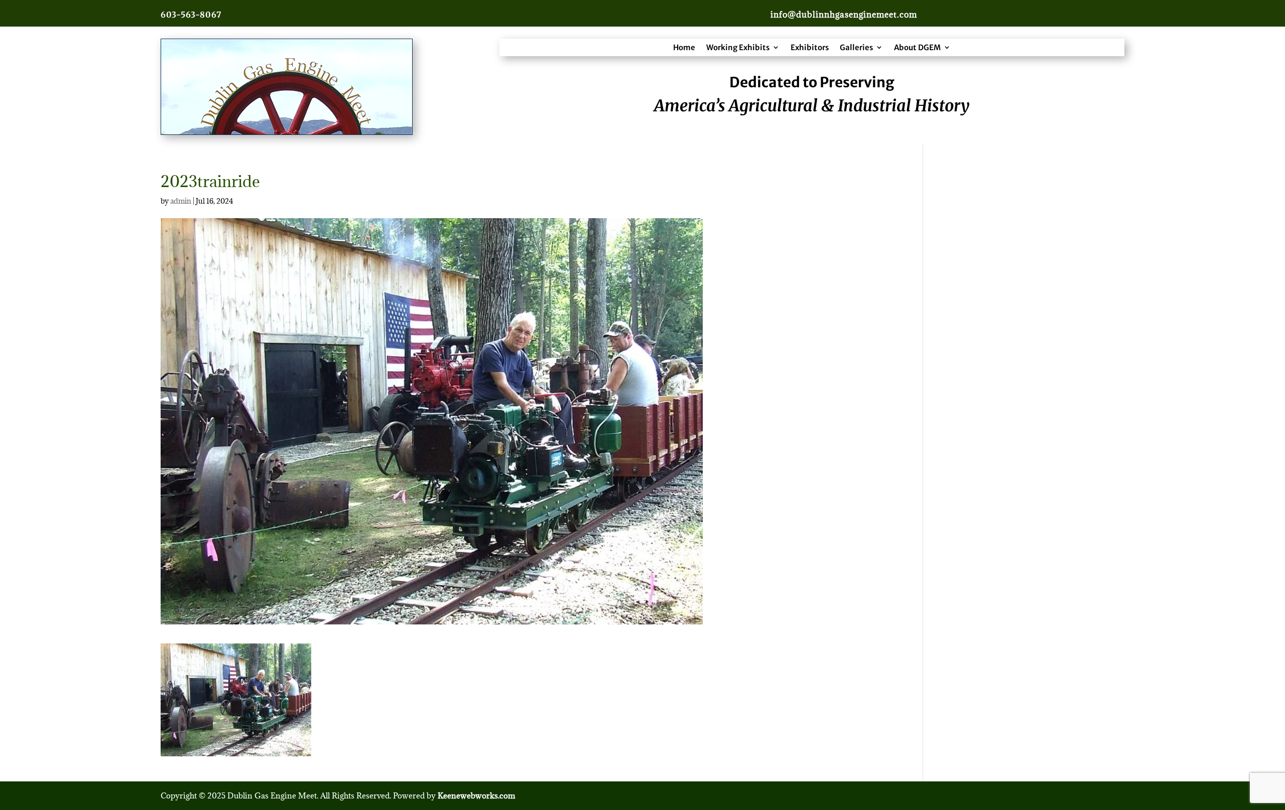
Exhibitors (810, 47)
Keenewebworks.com (476, 795)
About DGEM (917, 47)
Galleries (856, 47)
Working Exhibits (737, 47)
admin (180, 201)
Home (684, 47)
